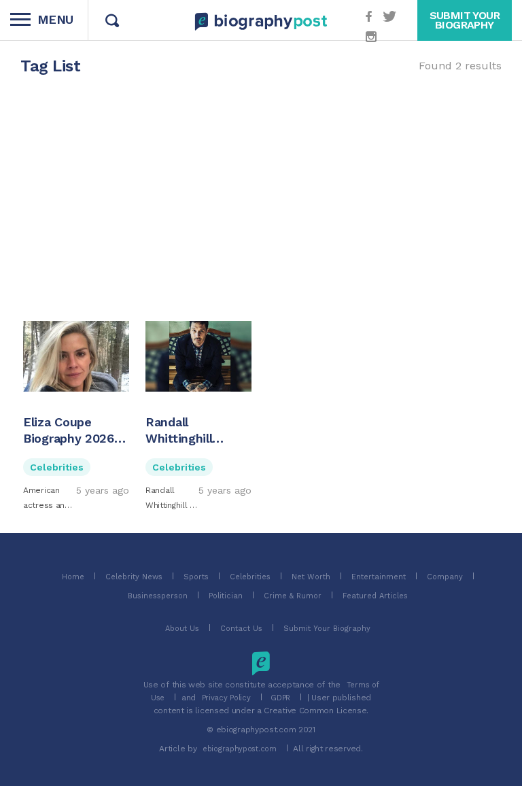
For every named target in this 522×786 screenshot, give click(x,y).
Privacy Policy (226, 698)
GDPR (280, 698)
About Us (182, 628)
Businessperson (158, 596)
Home (73, 577)
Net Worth (311, 577)
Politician (226, 596)
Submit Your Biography (326, 628)
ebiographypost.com (240, 749)
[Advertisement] (261, 200)
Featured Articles (375, 596)
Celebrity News (133, 577)
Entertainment (378, 577)
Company (445, 577)
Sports (196, 577)
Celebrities (57, 467)
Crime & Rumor (292, 596)
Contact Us (241, 628)
